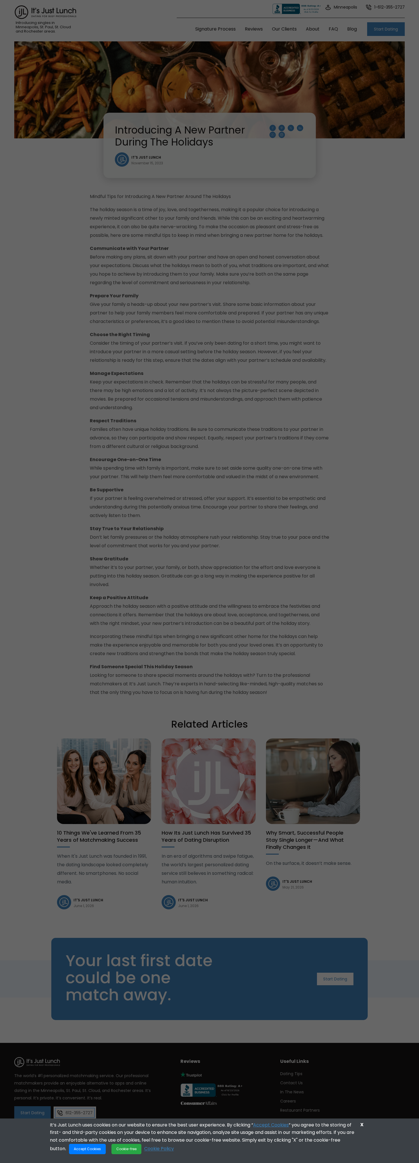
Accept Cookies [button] (87, 1148)
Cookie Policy (159, 1148)
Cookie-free (126, 1148)
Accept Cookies (271, 1125)
